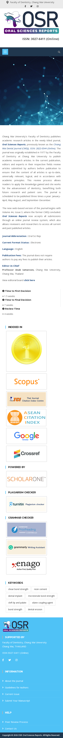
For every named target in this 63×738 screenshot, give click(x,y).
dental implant (15, 595)
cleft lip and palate (17, 602)
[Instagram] (37, 6)
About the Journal (14, 680)
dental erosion (35, 609)
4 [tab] (31, 114)
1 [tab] (17, 114)
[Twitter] (31, 6)
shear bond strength (18, 589)
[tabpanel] (31, 90)
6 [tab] (40, 114)
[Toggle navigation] (5, 52)
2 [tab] (22, 114)
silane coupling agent (42, 602)
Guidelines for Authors (16, 687)
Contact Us (11, 728)
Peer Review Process (16, 721)
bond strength (15, 609)
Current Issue (12, 694)
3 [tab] (26, 114)
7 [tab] (45, 114)
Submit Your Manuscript (17, 700)
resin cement (40, 589)
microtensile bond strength (41, 595)
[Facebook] (25, 6)
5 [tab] (36, 114)
